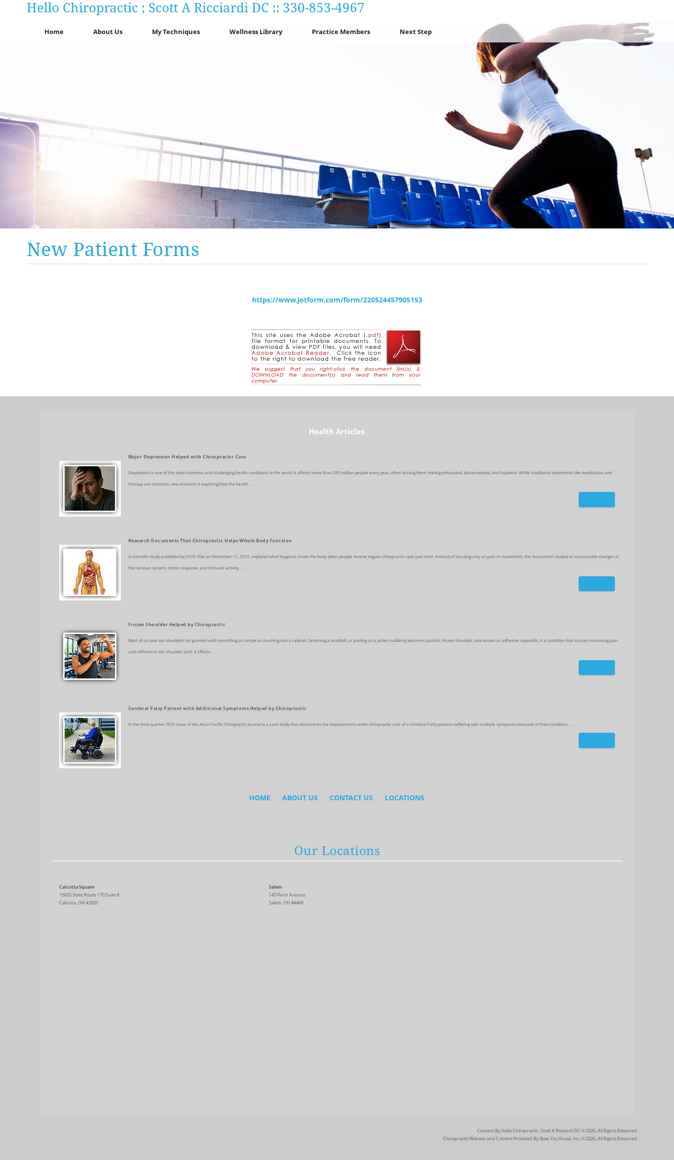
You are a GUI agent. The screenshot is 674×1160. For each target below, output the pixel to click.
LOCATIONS (404, 797)
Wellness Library (255, 31)
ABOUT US (300, 797)
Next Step (416, 31)
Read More (595, 499)
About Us (107, 31)
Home (54, 31)
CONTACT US (351, 797)
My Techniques (176, 31)
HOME (259, 797)
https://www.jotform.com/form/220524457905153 (337, 299)
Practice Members (341, 31)
